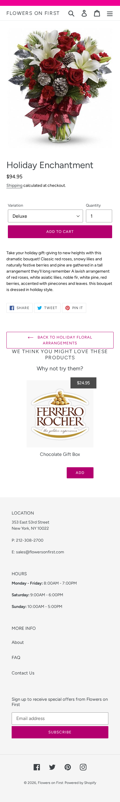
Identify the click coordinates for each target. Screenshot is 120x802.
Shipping (14, 185)
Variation (15, 205)
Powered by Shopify (80, 783)
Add (80, 472)
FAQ (16, 657)
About (18, 642)
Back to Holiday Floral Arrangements (64, 340)
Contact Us (23, 673)
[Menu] (109, 13)
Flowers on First (33, 13)
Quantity (93, 205)
